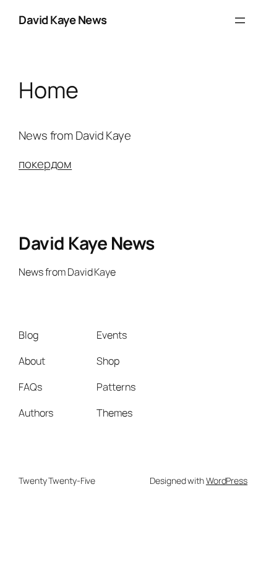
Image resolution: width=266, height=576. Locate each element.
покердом (45, 164)
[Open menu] (240, 20)
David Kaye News (63, 20)
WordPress (226, 480)
